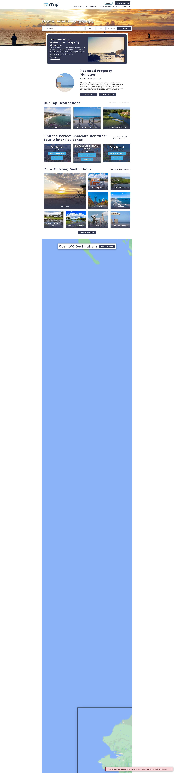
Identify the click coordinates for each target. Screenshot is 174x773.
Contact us (126, 6)
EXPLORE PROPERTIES (107, 94)
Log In (108, 3)
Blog (118, 6)
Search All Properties (57, 153)
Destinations (79, 6)
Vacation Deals (91, 6)
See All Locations (107, 246)
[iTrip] (51, 4)
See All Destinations (87, 232)
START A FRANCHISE (122, 3)
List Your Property (107, 6)
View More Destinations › (120, 103)
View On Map (57, 158)
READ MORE (88, 94)
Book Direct (55, 58)
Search (124, 28)
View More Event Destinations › (120, 138)
